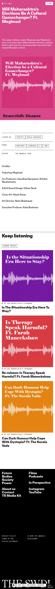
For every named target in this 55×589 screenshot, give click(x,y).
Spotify (20, 137)
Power (7, 483)
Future (7, 473)
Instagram (36, 489)
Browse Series (9, 246)
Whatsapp (21, 146)
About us (8, 489)
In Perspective (40, 482)
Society (8, 480)
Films (33, 473)
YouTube (35, 492)
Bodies (7, 476)
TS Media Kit (11, 495)
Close (49, 3)
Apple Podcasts (34, 137)
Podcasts (36, 476)
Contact (8, 492)
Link (45, 146)
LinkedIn (32, 146)
